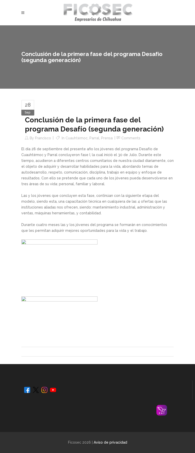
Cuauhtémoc (77, 138)
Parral (94, 138)
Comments (130, 138)
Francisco (43, 138)
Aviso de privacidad (110, 442)
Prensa (107, 138)
